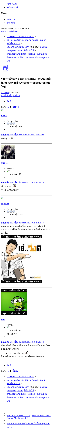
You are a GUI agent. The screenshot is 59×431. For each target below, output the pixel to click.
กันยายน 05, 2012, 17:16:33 (22, 223)
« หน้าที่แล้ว (6, 95)
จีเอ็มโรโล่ (29, 50)
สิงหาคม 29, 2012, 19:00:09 (22, 134)
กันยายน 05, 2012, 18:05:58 (22, 342)
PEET (4, 115)
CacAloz (5, 92)
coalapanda (11, 50)
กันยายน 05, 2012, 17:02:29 (22, 182)
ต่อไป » (16, 95)
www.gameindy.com (10, 31)
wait (3, 319)
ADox (20, 50)
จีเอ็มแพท (42, 47)
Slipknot (5, 203)
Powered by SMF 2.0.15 (18, 415)
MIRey (4, 163)
